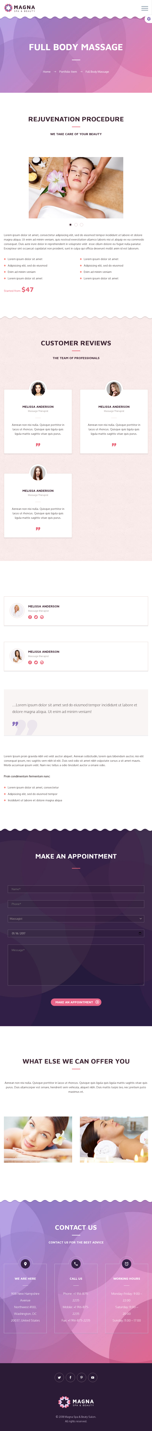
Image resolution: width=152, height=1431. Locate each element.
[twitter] (59, 1377)
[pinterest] (81, 1377)
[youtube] (92, 1377)
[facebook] (70, 1377)
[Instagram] (42, 617)
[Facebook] (30, 617)
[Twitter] (36, 617)
